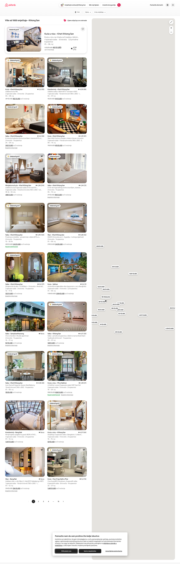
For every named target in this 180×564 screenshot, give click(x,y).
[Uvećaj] (171, 28)
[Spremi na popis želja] (83, 29)
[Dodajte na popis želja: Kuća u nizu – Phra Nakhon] (84, 353)
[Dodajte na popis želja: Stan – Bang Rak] (41, 449)
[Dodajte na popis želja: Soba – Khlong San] (84, 304)
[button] (57, 47)
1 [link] (33, 501)
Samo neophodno (90, 551)
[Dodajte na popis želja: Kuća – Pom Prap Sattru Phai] (84, 449)
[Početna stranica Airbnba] (10, 5)
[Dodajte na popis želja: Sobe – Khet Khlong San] (41, 255)
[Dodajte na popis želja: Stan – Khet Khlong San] (84, 205)
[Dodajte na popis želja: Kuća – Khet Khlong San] (41, 60)
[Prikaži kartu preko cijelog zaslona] (171, 22)
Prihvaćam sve (66, 551)
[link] (28, 501)
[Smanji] (171, 32)
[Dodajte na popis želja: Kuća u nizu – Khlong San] (84, 403)
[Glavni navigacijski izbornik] (173, 5)
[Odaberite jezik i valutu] (167, 5)
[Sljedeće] (63, 501)
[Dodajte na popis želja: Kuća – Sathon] (84, 255)
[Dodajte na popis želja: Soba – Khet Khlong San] (41, 106)
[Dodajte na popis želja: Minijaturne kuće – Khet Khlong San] (41, 156)
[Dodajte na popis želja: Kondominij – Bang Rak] (41, 403)
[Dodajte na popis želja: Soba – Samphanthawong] (41, 304)
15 (58, 501)
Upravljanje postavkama (113, 551)
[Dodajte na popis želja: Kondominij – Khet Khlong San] (84, 60)
